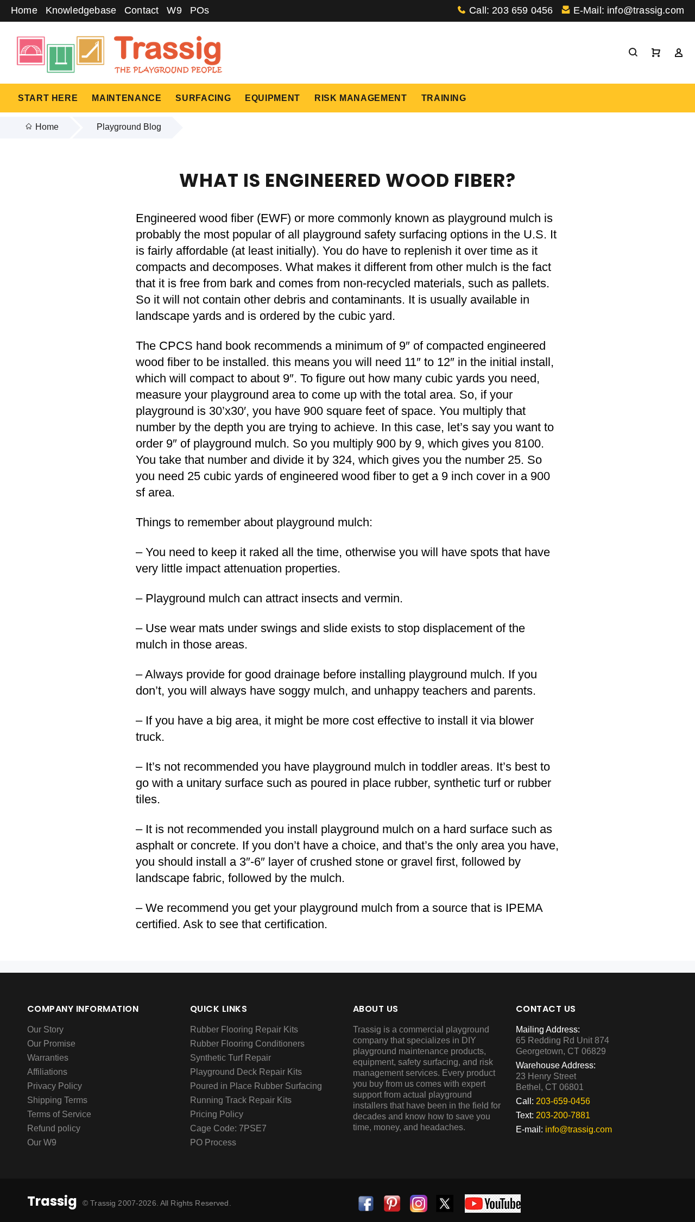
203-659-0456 (563, 1101)
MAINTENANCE (126, 98)
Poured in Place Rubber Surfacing (256, 1086)
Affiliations (47, 1071)
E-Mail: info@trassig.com (628, 10)
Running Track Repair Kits (241, 1100)
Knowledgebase (81, 10)
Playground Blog (129, 126)
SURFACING (203, 98)
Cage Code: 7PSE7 (228, 1128)
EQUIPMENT (272, 98)
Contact (141, 10)
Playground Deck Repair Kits (246, 1071)
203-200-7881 (563, 1115)
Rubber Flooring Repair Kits (244, 1029)
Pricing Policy (216, 1114)
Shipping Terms (57, 1100)
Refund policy (53, 1128)
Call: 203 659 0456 (511, 10)
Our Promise (51, 1043)
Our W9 (41, 1142)
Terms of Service (59, 1114)
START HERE (48, 98)
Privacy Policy (54, 1086)
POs (200, 10)
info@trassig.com (578, 1129)
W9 (174, 10)
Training (443, 98)
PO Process (213, 1142)
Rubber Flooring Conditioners (247, 1043)
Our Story (45, 1029)
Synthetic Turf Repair (230, 1057)
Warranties (47, 1057)
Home (24, 10)
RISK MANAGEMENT (360, 98)
